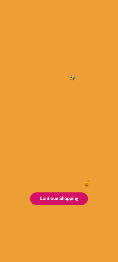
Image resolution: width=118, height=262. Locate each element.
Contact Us (86, 157)
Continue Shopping (59, 198)
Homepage (82, 121)
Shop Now (86, 139)
